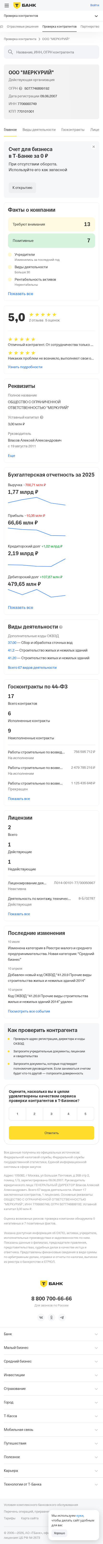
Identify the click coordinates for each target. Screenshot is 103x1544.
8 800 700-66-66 (51, 1298)
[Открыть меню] (7, 5)
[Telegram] (62, 1317)
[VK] (41, 1317)
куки (79, 1515)
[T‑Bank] (24, 5)
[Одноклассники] (51, 1317)
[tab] (10, 129)
